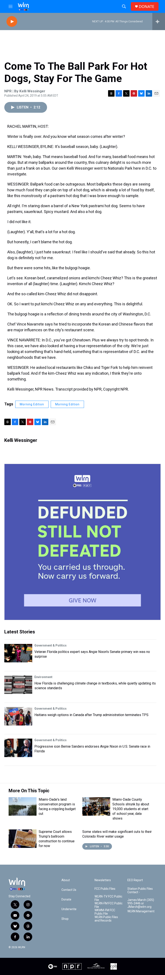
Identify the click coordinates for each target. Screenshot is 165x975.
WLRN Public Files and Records (106, 919)
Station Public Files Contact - (140, 890)
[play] (11, 21)
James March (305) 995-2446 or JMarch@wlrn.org (140, 903)
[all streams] (158, 21)
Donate (66, 899)
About (65, 880)
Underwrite (68, 909)
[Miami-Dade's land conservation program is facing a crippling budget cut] (23, 806)
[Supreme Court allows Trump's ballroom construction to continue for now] (23, 838)
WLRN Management (140, 911)
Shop (65, 918)
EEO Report (135, 880)
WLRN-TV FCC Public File (108, 898)
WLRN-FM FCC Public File (108, 905)
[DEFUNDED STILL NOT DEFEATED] (82, 542)
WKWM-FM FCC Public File (105, 912)
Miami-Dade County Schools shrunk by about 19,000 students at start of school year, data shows (130, 808)
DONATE (146, 6)
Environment (43, 677)
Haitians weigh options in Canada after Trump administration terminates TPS (91, 715)
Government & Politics (50, 645)
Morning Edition (32, 404)
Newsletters (103, 880)
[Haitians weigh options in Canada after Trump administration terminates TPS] (18, 716)
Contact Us (68, 889)
